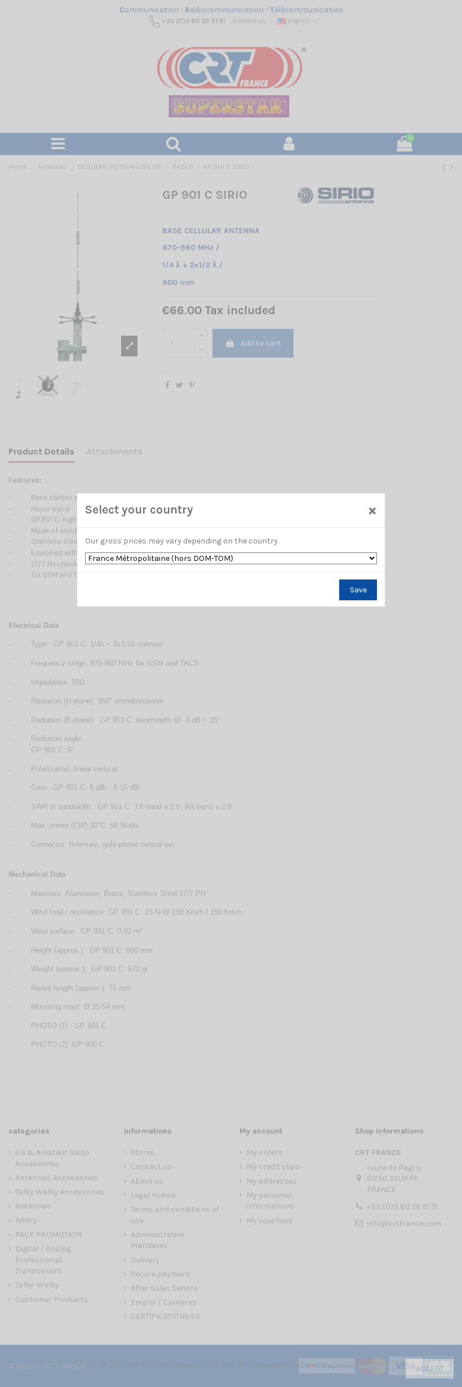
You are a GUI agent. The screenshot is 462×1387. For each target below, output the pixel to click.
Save (358, 590)
